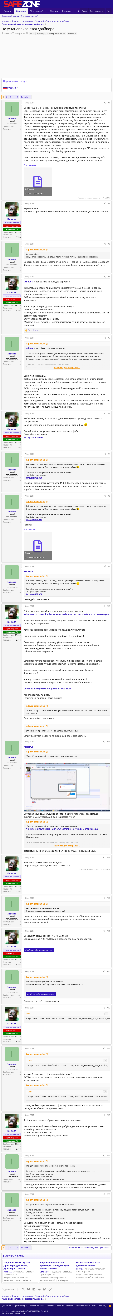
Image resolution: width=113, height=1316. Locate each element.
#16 (108, 1008)
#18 (108, 1115)
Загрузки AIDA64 (33, 437)
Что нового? (36, 10)
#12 (108, 857)
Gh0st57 (79, 1268)
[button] (46, 11)
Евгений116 (45, 1271)
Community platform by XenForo (24, 1311)
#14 (108, 931)
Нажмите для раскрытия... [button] (67, 367)
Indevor (7, 33)
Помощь (102, 1305)
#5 (109, 338)
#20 (108, 1194)
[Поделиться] (105, 103)
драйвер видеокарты (56, 33)
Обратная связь (37, 1305)
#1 (109, 103)
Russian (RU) (22, 1305)
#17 (108, 1048)
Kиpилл (28, 571)
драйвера (72, 33)
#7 (109, 454)
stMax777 (8, 1271)
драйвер (40, 33)
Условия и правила (55, 1305)
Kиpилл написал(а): (35, 249)
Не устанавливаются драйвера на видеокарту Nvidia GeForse (54, 1265)
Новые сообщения (10, 16)
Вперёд (24, 97)
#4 (109, 277)
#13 (108, 898)
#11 (108, 741)
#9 (109, 566)
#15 (108, 971)
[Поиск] (109, 11)
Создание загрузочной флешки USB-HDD (47, 688)
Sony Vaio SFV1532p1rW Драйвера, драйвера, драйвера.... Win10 (17, 1265)
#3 (109, 244)
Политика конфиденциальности (81, 1305)
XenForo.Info (20, 1313)
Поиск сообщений (29, 16)
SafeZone (8, 1305)
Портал (7, 10)
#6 (109, 413)
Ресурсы (66, 10)
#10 (108, 606)
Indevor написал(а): (35, 706)
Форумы (21, 10)
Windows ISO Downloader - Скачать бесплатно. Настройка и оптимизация (66, 614)
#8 (109, 496)
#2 (109, 203)
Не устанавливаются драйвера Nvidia (88, 1264)
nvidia (32, 33)
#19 (108, 1155)
